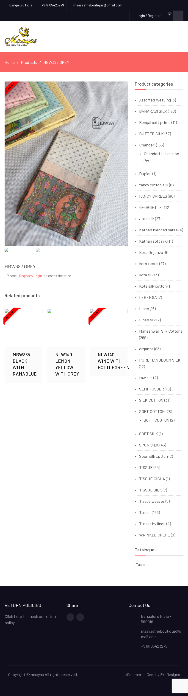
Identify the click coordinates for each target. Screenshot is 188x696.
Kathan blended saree (158, 229)
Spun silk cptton (153, 456)
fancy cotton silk (153, 184)
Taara (140, 564)
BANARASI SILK (153, 111)
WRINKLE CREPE (154, 534)
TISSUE (146, 467)
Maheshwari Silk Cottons (160, 331)
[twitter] (80, 617)
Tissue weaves (152, 501)
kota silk (146, 274)
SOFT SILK (148, 433)
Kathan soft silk (153, 241)
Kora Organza (151, 252)
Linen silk (147, 319)
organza (146, 348)
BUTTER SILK (151, 133)
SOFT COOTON (156, 420)
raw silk (145, 377)
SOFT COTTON (152, 411)
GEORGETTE (150, 207)
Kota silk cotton (153, 286)
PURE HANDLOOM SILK (159, 359)
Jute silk (146, 218)
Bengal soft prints (155, 122)
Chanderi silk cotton (161, 153)
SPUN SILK (149, 444)
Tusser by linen (152, 523)
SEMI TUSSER (151, 388)
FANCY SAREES (153, 196)
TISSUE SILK (150, 489)
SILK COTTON (151, 400)
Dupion (145, 173)
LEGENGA (148, 297)
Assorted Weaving (155, 99)
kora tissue (148, 263)
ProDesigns (170, 674)
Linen (144, 308)
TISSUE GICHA (152, 478)
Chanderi (147, 144)
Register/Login (30, 276)
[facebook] (70, 617)
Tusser (145, 512)
